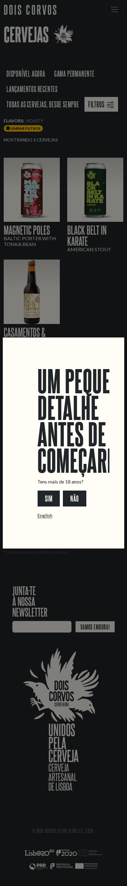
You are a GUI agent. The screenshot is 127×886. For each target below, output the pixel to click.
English (44, 515)
